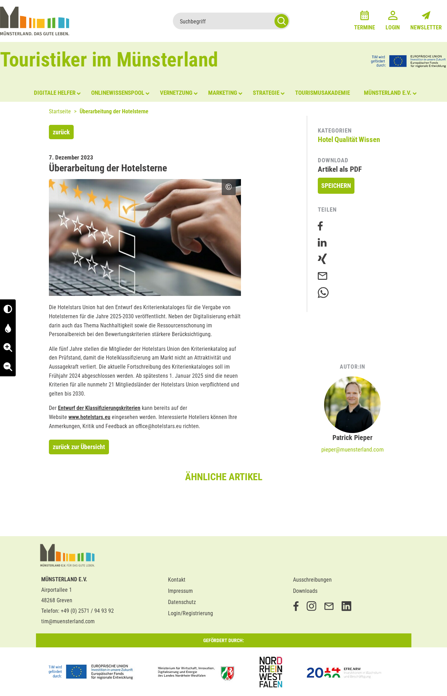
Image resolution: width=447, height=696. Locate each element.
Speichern (336, 185)
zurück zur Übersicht (79, 446)
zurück (61, 132)
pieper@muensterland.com (352, 449)
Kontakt (176, 579)
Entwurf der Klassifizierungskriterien (99, 408)
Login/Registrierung (190, 613)
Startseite (60, 111)
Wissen (369, 139)
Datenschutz (182, 602)
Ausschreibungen (312, 579)
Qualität (346, 139)
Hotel (325, 139)
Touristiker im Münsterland (109, 59)
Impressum (180, 591)
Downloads (305, 591)
